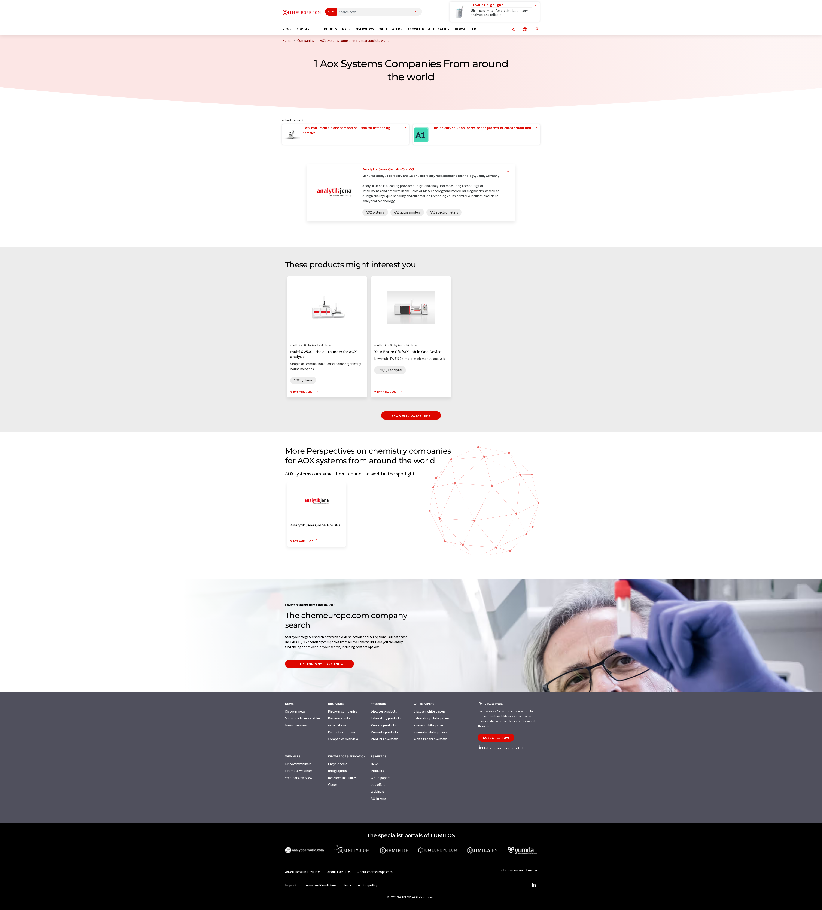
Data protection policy (360, 885)
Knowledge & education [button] (428, 29)
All (329, 12)
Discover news (295, 711)
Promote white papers (430, 732)
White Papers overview (430, 739)
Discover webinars (298, 764)
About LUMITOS (339, 872)
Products (377, 770)
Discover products (384, 711)
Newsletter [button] (465, 29)
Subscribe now (496, 737)
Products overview (384, 739)
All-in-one (378, 798)
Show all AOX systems (411, 415)
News (375, 764)
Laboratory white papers (432, 718)
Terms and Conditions (320, 885)
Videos (332, 784)
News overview (296, 725)
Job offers (378, 784)
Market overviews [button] (358, 29)
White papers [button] (390, 29)
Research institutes (342, 778)
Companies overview (343, 739)
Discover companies (342, 711)
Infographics (337, 770)
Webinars (377, 791)
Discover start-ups (341, 718)
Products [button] (328, 29)
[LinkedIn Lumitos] (534, 885)
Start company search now (319, 664)
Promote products (384, 732)
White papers (380, 778)
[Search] (417, 12)
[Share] (513, 29)
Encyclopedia (337, 764)
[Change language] (525, 29)
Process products (383, 725)
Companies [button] (306, 29)
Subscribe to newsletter (302, 718)
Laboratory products (386, 718)
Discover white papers (430, 711)
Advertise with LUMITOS (302, 872)
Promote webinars (299, 770)
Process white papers (429, 725)
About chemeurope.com (375, 872)
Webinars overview (298, 778)
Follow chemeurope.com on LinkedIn (504, 748)
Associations (337, 725)
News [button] (287, 29)
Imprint (291, 885)
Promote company (342, 732)
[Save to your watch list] (508, 170)
